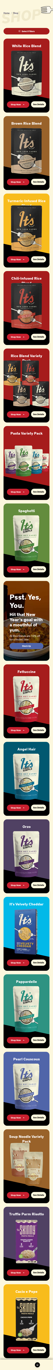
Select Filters (28, 31)
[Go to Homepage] (37, 1364)
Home (7, 13)
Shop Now (16, 104)
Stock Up (26, 646)
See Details (38, 104)
